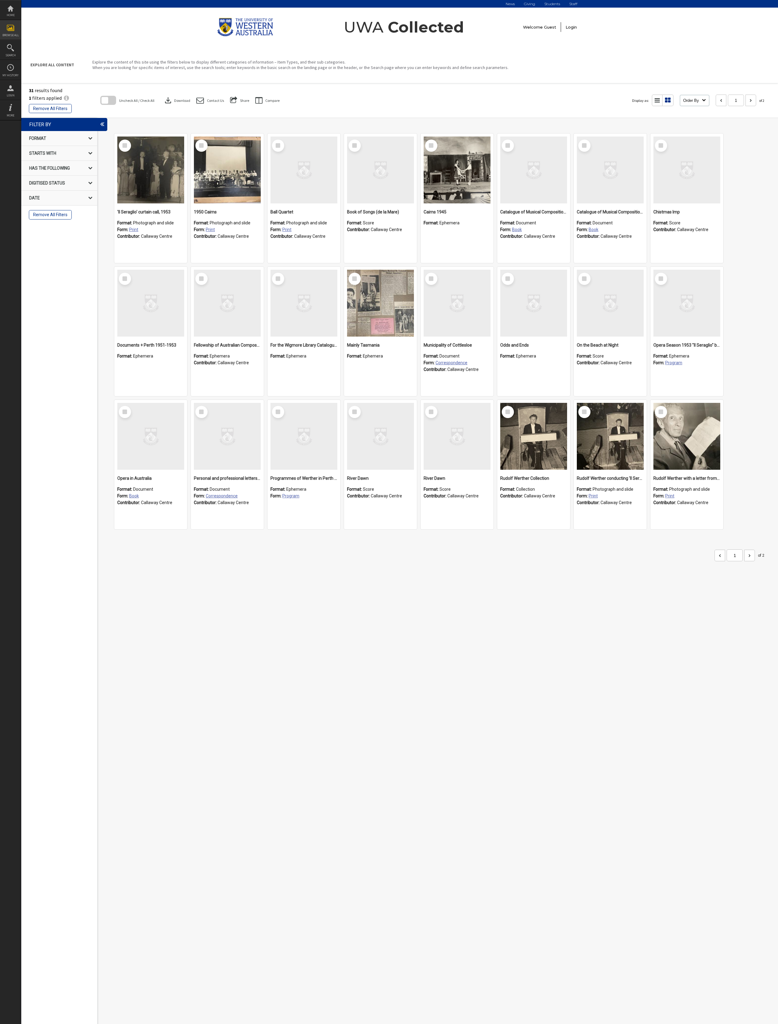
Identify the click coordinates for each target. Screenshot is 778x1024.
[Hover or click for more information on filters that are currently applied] (66, 98)
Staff (573, 4)
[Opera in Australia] (150, 436)
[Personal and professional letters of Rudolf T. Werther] (227, 436)
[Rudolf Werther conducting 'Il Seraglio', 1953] (610, 436)
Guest (550, 27)
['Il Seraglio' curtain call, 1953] (150, 170)
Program (673, 362)
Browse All (10, 35)
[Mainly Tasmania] (380, 303)
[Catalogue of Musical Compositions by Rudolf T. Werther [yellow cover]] (610, 170)
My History (10, 75)
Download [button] (177, 100)
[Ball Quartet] (303, 170)
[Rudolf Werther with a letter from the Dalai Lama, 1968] (686, 436)
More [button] (10, 115)
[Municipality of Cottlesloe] (457, 303)
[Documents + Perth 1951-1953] (150, 303)
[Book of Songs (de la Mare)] (380, 170)
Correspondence (451, 362)
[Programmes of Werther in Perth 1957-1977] (303, 436)
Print (133, 229)
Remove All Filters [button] (50, 108)
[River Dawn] (380, 436)
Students (552, 4)
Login (11, 95)
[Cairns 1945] (457, 170)
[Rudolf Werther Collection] (533, 436)
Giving (529, 4)
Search (10, 55)
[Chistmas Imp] (686, 170)
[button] (210, 100)
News (510, 4)
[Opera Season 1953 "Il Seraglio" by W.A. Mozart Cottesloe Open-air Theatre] (686, 303)
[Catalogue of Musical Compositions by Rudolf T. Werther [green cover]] (533, 170)
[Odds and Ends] (533, 303)
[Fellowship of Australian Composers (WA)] (227, 303)
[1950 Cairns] (227, 170)
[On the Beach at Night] (610, 303)
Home (11, 15)
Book (517, 229)
